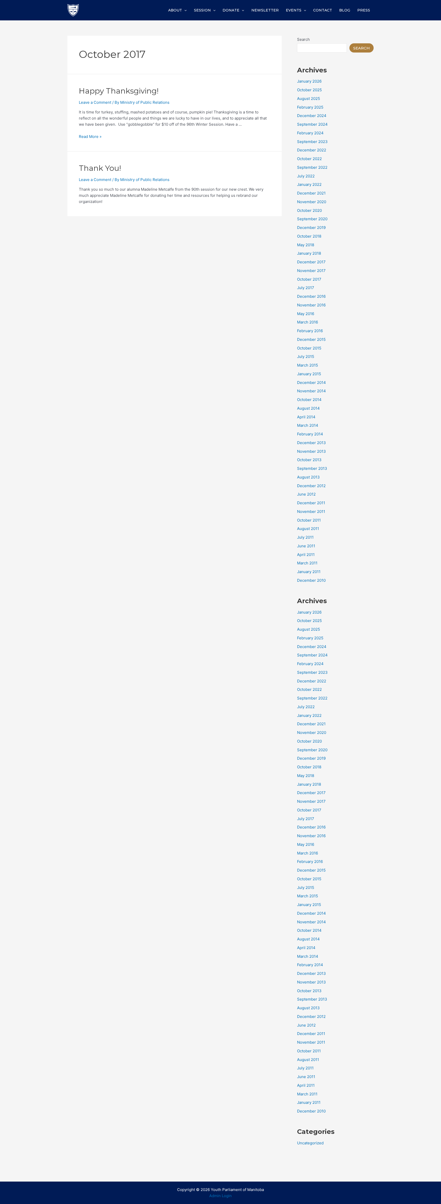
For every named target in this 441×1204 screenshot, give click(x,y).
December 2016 (311, 296)
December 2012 (311, 485)
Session (202, 10)
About (175, 10)
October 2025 (309, 89)
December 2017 (311, 262)
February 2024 (310, 133)
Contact (322, 10)
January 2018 (309, 253)
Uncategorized (310, 1143)
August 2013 (308, 477)
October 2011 (309, 520)
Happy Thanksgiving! (118, 91)
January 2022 (309, 184)
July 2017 (305, 287)
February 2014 (310, 434)
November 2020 (311, 201)
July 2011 (305, 537)
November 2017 (311, 270)
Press (363, 10)
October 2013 (309, 459)
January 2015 (309, 373)
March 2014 (307, 425)
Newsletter (265, 10)
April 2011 (306, 554)
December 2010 (311, 580)
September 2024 (312, 124)
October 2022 (309, 158)
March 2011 (307, 563)
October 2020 (309, 210)
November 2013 (311, 451)
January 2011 (309, 571)
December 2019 (311, 227)
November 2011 (311, 511)
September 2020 (312, 218)
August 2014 (308, 408)
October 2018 (309, 236)
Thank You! (100, 168)
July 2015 (305, 356)
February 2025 (310, 107)
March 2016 (307, 322)
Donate (231, 10)
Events (293, 10)
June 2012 (306, 494)
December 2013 (311, 442)
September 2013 (312, 468)
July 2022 (306, 176)
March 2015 (307, 365)
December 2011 (311, 502)
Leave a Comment (95, 102)
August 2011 (308, 528)
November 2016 (311, 305)
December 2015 (311, 339)
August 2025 (308, 98)
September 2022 (312, 167)
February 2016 (310, 330)
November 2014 (311, 391)
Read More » (90, 136)
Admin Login (220, 1195)
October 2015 (309, 348)
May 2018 (305, 244)
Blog (344, 10)
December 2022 (311, 150)
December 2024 (311, 115)
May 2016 (305, 313)
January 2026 (309, 81)
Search (303, 39)
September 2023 (312, 141)
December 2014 (311, 382)
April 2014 (306, 417)
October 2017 (309, 279)
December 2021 (311, 193)
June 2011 (306, 545)
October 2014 (309, 399)
